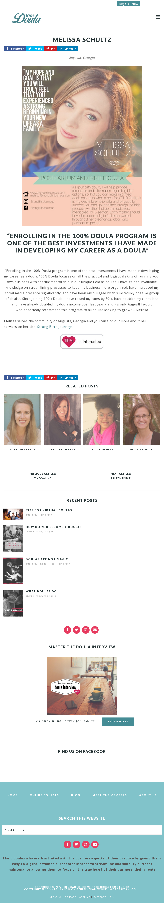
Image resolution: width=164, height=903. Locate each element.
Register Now (128, 4)
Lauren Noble (121, 478)
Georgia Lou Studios (113, 887)
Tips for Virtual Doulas (49, 510)
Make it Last (48, 564)
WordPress (118, 889)
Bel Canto (62, 889)
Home (12, 795)
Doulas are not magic (47, 559)
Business (32, 515)
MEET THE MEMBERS (109, 795)
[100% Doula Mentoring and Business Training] (28, 17)
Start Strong (34, 531)
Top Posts (46, 515)
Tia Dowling (43, 478)
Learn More (118, 721)
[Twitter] (76, 630)
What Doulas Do (41, 591)
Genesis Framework (91, 889)
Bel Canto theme (77, 887)
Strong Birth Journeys (55, 326)
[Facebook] (67, 630)
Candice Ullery (62, 449)
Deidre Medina (101, 449)
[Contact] (95, 630)
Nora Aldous (141, 449)
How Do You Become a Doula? (54, 527)
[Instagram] (86, 630)
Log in (135, 889)
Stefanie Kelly (22, 449)
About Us (148, 795)
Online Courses (44, 795)
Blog (75, 795)
